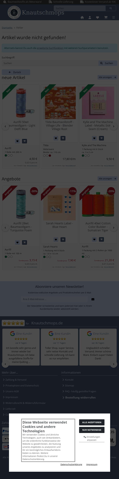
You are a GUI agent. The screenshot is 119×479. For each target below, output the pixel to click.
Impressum (91, 464)
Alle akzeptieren (91, 422)
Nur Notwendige (91, 429)
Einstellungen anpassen (93, 438)
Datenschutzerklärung (71, 464)
